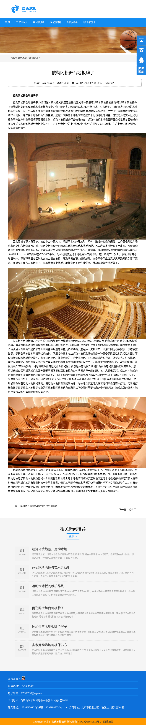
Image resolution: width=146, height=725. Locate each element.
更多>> (73, 536)
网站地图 (108, 721)
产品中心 (21, 22)
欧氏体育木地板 (19, 57)
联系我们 (89, 22)
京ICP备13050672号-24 (90, 721)
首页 (7, 22)
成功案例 (55, 22)
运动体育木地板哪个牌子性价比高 (38, 506)
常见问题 (38, 22)
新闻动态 (72, 22)
